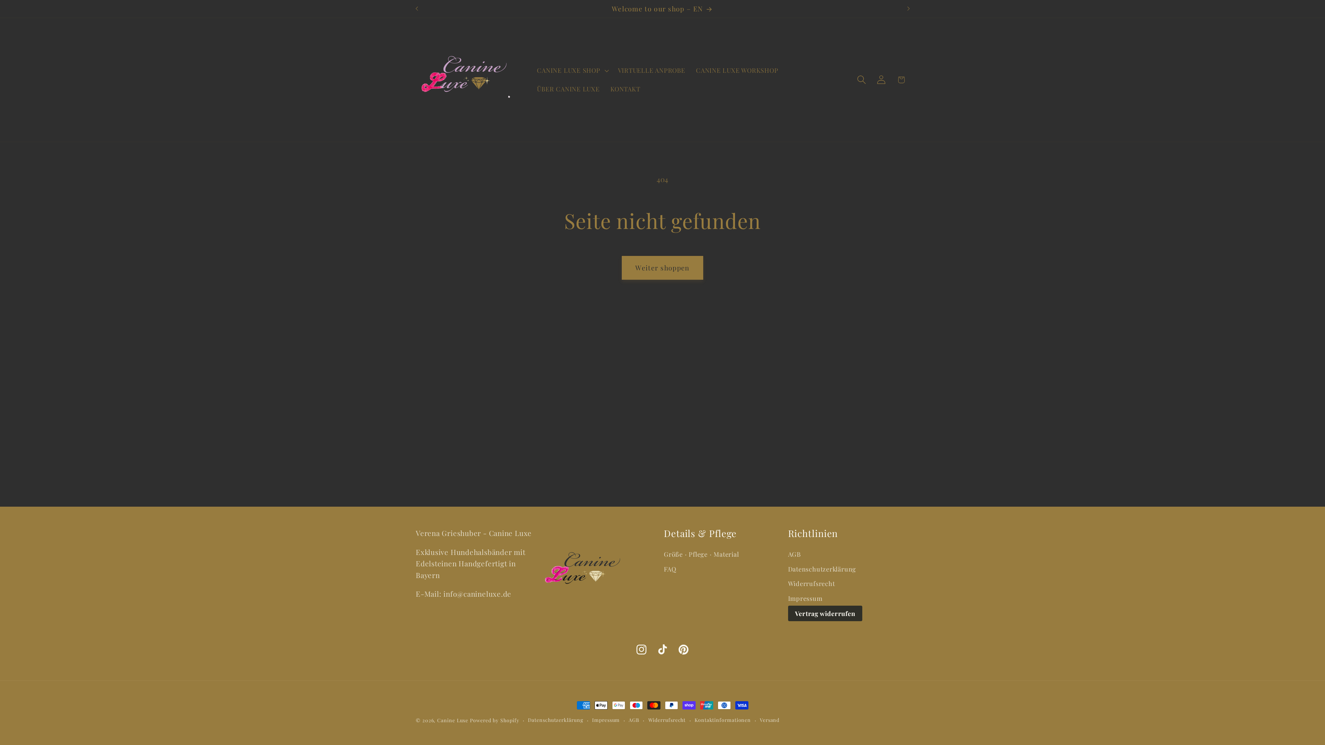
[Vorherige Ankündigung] (416, 8)
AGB (794, 554)
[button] (572, 70)
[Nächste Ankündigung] (908, 8)
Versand (769, 720)
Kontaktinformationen (723, 720)
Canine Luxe (452, 720)
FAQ (670, 569)
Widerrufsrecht (811, 583)
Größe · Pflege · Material (701, 554)
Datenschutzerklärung (822, 569)
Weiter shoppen (662, 267)
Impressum (805, 598)
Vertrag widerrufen (825, 613)
